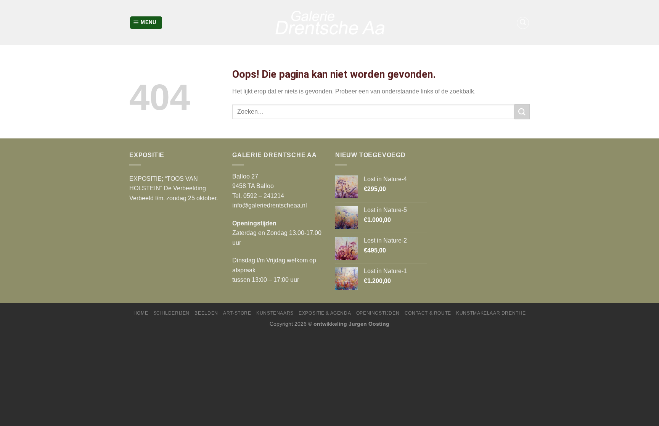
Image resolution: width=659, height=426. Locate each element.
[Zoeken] (523, 23)
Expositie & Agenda (325, 313)
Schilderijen (171, 313)
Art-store (237, 313)
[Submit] (522, 111)
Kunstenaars (275, 313)
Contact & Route (428, 313)
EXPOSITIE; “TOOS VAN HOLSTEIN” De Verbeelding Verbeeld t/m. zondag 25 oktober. (173, 188)
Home (140, 313)
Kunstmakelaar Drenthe (491, 313)
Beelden (206, 313)
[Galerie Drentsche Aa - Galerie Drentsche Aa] (329, 22)
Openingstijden (378, 313)
